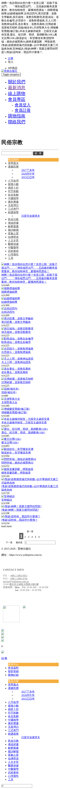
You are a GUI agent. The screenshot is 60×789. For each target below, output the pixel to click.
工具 (10, 258)
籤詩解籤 (13, 230)
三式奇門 (13, 208)
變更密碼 (13, 671)
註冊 (10, 58)
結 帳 (4, 658)
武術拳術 (13, 251)
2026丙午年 (28, 173)
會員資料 (13, 667)
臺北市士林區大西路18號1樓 (23, 584)
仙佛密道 (13, 237)
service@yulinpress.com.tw (16, 581)
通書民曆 (13, 166)
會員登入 (23, 105)
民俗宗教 (13, 219)
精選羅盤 (13, 212)
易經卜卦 (13, 187)
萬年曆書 (13, 201)
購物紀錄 (13, 674)
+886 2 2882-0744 (18, 578)
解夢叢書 (13, 226)
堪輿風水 (13, 163)
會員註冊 (23, 110)
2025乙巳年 (28, 177)
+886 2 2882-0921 (18, 575)
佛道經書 (13, 222)
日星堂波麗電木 (30, 215)
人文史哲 (13, 240)
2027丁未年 (28, 170)
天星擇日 (13, 205)
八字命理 (13, 180)
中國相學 (13, 198)
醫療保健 (13, 244)
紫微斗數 (13, 184)
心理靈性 (13, 254)
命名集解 (13, 194)
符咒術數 (13, 191)
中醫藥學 (13, 247)
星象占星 (13, 233)
